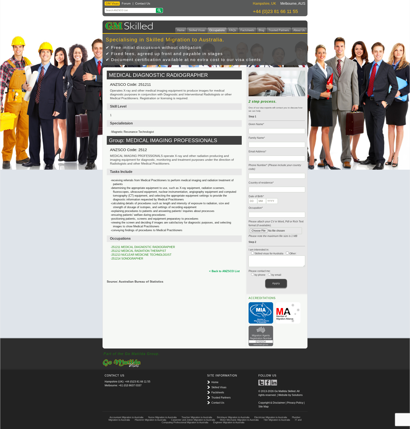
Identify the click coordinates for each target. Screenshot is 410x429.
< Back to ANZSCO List (224, 271)
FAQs (232, 30)
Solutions (297, 395)
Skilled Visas (197, 30)
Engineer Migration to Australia (228, 422)
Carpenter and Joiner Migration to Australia (193, 420)
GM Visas (112, 3)
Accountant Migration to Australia (126, 417)
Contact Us (142, 3)
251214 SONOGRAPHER (127, 258)
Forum (126, 3)
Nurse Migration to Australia (162, 417)
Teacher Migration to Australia (197, 417)
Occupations (217, 30)
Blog (261, 30)
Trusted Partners (278, 30)
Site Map (263, 406)
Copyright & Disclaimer (271, 402)
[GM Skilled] (128, 25)
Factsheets (247, 30)
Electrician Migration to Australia (270, 417)
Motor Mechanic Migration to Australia (239, 420)
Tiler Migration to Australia (277, 420)
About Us (299, 30)
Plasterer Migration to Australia (150, 420)
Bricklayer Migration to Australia (233, 417)
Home (180, 30)
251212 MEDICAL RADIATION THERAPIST (138, 250)
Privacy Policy (295, 402)
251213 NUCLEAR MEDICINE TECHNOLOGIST (141, 254)
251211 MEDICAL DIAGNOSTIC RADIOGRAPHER (143, 247)
